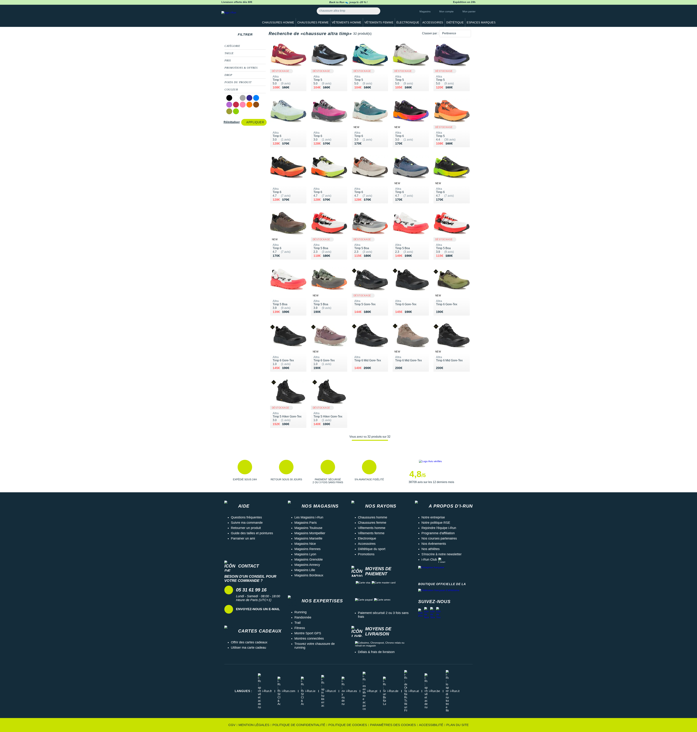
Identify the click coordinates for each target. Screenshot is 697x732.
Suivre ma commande (247, 522)
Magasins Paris (305, 522)
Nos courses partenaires (439, 538)
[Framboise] (236, 105)
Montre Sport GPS (307, 633)
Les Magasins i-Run (308, 517)
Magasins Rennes (307, 549)
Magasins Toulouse (308, 528)
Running (300, 612)
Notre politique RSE (435, 522)
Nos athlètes (430, 549)
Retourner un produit (246, 528)
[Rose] (243, 105)
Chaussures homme (372, 517)
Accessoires (367, 544)
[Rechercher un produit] (375, 11)
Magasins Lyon (305, 554)
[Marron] (256, 105)
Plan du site (457, 725)
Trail (297, 622)
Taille (229, 53)
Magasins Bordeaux (308, 575)
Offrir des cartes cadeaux (249, 642)
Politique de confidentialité (298, 725)
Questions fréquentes (246, 517)
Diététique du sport (371, 549)
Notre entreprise (433, 517)
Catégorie (232, 45)
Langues (243, 691)
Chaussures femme (372, 522)
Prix (228, 60)
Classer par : (430, 33)
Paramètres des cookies (393, 725)
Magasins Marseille (308, 538)
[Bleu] (256, 98)
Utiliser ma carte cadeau (248, 647)
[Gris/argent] (243, 98)
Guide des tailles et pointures (252, 533)
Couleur (231, 89)
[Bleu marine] (249, 98)
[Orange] (249, 105)
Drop (228, 75)
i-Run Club (429, 559)
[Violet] (229, 105)
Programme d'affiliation (438, 533)
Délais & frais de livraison (376, 652)
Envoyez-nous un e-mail (258, 609)
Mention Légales (254, 725)
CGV (231, 725)
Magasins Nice (305, 544)
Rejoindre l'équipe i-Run (438, 528)
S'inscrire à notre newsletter (441, 554)
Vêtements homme (371, 528)
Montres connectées (309, 638)
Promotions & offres (241, 67)
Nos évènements (433, 544)
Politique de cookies (347, 725)
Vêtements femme (371, 533)
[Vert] (236, 111)
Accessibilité (431, 725)
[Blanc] (236, 98)
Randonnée (302, 617)
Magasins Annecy (307, 565)
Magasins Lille (304, 570)
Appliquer (255, 122)
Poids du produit (238, 82)
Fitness (299, 628)
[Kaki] (229, 111)
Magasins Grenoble (308, 559)
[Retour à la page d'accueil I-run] (238, 17)
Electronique (367, 538)
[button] (245, 471)
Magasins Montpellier (309, 533)
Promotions (366, 554)
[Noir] (229, 98)
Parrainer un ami (243, 538)
